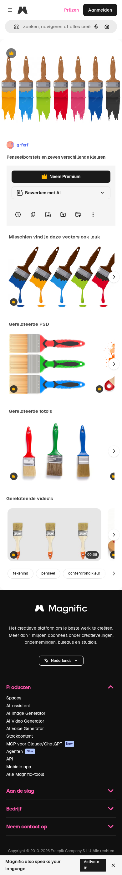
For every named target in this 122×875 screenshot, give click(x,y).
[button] (61, 661)
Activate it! (91, 864)
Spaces (13, 698)
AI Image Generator (25, 713)
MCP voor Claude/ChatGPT (39, 744)
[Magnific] (61, 610)
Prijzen (71, 10)
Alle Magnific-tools (25, 774)
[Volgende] (113, 277)
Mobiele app (18, 767)
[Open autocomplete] (14, 26)
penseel (48, 573)
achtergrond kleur (84, 573)
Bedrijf (14, 808)
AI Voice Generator (25, 728)
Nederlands (61, 660)
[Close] (113, 865)
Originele (41, 54)
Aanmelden (100, 10)
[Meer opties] (93, 214)
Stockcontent (19, 736)
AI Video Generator (25, 721)
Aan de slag (20, 790)
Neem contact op (26, 826)
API (9, 759)
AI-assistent (18, 706)
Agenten (19, 751)
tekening (20, 573)
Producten (18, 687)
